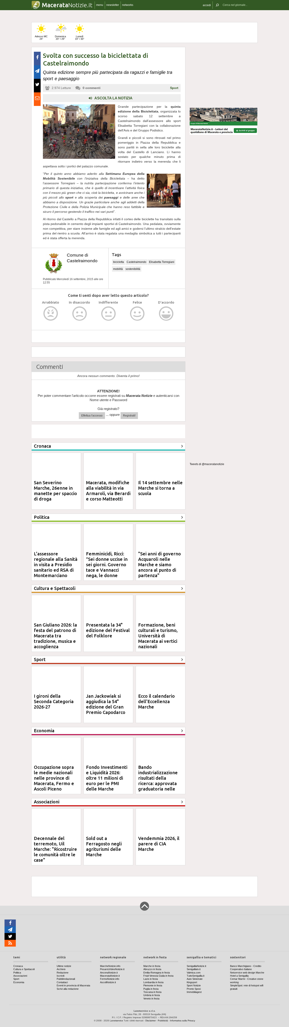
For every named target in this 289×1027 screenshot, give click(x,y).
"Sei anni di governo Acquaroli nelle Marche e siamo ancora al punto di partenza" (159, 564)
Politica (17, 972)
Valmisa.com (193, 972)
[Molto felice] (166, 313)
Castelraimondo (136, 262)
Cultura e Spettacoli (24, 969)
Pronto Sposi (194, 988)
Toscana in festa (152, 992)
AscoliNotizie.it (108, 982)
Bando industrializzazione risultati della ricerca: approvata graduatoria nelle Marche (158, 781)
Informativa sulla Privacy (182, 1020)
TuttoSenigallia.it (195, 975)
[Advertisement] (223, 75)
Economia (18, 982)
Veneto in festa (151, 998)
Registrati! (129, 415)
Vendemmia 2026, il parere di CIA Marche (158, 844)
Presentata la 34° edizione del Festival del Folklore (108, 630)
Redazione (62, 972)
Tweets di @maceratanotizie (207, 464)
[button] (207, 5)
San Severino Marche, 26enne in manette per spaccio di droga (55, 490)
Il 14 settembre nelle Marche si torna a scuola (160, 488)
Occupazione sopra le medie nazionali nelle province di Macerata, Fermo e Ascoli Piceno (54, 778)
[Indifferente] (108, 313)
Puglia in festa (150, 988)
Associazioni (20, 975)
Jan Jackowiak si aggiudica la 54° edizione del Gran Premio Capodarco (105, 704)
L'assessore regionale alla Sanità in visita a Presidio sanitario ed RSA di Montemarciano (55, 564)
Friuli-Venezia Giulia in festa (158, 975)
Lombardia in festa (153, 982)
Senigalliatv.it (193, 969)
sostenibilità (133, 269)
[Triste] (79, 313)
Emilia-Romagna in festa (156, 972)
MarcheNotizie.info (110, 966)
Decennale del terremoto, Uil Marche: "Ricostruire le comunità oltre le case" (55, 849)
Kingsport (192, 982)
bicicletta (118, 262)
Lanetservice (116, 1020)
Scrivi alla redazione (68, 988)
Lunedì (79, 37)
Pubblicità (163, 1020)
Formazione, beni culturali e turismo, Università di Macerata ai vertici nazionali (158, 635)
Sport (174, 88)
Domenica (60, 37)
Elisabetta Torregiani (161, 262)
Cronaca (18, 966)
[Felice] (137, 313)
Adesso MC (41, 37)
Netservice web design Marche (247, 972)
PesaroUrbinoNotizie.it (112, 969)
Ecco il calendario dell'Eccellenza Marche (156, 701)
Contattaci (62, 982)
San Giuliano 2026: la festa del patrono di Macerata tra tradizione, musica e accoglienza (55, 635)
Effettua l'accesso (92, 415)
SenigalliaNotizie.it (196, 966)
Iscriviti (60, 975)
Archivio (61, 969)
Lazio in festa (150, 979)
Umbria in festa (151, 995)
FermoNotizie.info (109, 979)
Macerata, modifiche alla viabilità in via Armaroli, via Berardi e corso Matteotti (108, 490)
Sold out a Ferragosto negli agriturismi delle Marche (104, 846)
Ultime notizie (64, 966)
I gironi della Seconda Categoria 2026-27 (54, 701)
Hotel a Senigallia (239, 975)
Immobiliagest (194, 992)
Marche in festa (151, 966)
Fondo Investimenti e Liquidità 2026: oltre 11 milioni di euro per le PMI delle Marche (106, 778)
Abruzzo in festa (152, 969)
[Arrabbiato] (50, 313)
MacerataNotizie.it (110, 975)
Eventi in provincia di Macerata (73, 985)
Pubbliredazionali (66, 979)
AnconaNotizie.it (109, 972)
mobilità (118, 269)
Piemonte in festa (152, 985)
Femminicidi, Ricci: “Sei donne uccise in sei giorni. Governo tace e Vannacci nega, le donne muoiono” (107, 567)
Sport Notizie (194, 985)
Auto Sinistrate (195, 979)
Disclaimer (150, 1020)
